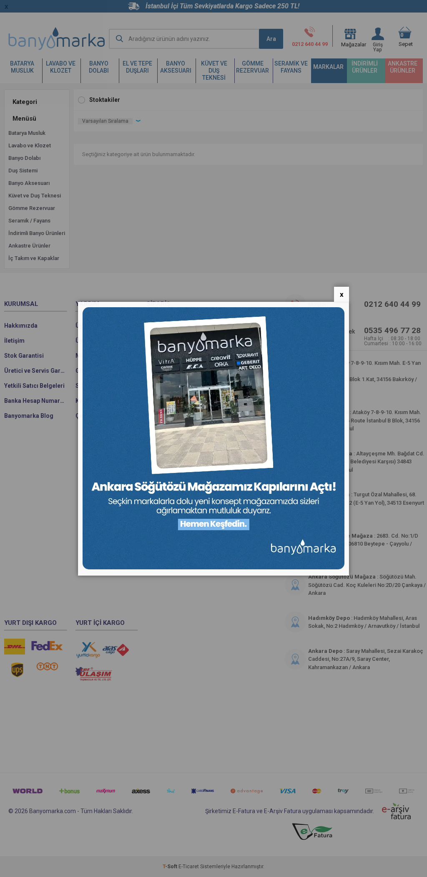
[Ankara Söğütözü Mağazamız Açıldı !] (213, 567)
